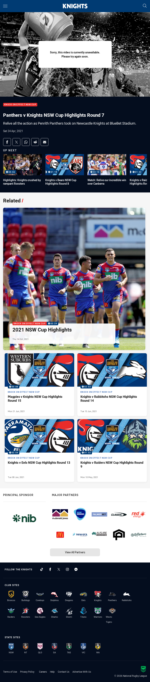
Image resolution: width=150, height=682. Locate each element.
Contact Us (63, 671)
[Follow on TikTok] (41, 569)
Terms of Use (10, 671)
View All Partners (75, 552)
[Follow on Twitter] (58, 569)
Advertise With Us (81, 671)
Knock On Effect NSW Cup (20, 104)
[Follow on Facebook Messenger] (76, 569)
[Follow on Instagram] (67, 569)
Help (52, 671)
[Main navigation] (5, 6)
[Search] (145, 6)
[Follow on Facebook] (50, 569)
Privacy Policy (27, 671)
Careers (43, 671)
